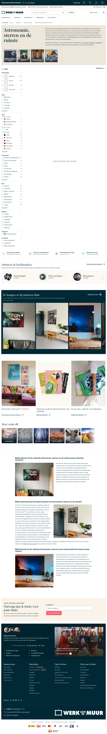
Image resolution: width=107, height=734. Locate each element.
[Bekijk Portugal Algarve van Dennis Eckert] (93, 312)
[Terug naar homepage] (12, 12)
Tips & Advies (51, 17)
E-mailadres (50, 604)
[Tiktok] (21, 700)
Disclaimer (47, 722)
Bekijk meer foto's (93, 294)
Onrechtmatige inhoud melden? (59, 722)
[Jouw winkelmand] (103, 12)
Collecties (17, 17)
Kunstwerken (6, 17)
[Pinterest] (13, 700)
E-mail (42, 645)
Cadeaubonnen (35, 655)
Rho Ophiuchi (72, 37)
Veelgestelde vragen (12, 650)
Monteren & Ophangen (13, 655)
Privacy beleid (72, 722)
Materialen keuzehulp (30, 544)
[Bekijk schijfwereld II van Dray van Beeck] (22, 315)
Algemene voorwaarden (37, 722)
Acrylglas (91, 43)
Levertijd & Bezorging (37, 653)
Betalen (8, 653)
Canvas (86, 43)
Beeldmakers (28, 17)
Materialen (40, 17)
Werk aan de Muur (88, 664)
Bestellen (34, 650)
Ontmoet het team (62, 654)
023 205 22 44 (33, 645)
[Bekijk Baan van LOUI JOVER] (55, 316)
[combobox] (46, 12)
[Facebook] (16, 700)
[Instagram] (11, 700)
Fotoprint (98, 43)
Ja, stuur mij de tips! (54, 613)
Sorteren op (99, 68)
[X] (19, 700)
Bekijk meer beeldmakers (94, 264)
